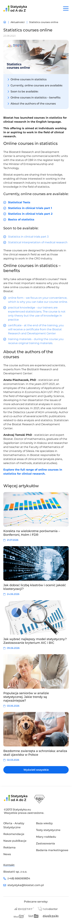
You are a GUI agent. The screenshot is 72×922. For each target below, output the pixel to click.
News (7, 854)
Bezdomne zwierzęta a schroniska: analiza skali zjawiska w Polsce (35, 753)
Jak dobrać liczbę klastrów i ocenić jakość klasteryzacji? (34, 587)
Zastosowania (45, 843)
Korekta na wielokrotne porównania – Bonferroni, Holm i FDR (31, 533)
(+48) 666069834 (19, 878)
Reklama (9, 847)
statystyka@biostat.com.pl (25, 885)
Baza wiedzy (44, 823)
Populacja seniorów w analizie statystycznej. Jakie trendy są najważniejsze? (26, 696)
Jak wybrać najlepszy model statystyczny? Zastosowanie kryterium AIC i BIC (35, 641)
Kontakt (9, 865)
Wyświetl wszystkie (36, 769)
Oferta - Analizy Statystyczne (13, 825)
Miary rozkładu (46, 836)
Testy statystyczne (48, 830)
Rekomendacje (13, 834)
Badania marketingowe (52, 850)
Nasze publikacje (14, 840)
